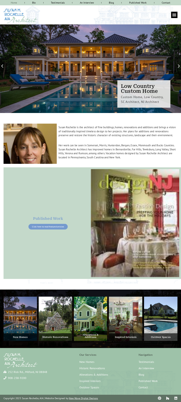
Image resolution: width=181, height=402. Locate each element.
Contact (166, 2)
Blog (111, 2)
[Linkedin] (175, 398)
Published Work (138, 2)
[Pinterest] (159, 398)
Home (14, 2)
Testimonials (58, 2)
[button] (174, 15)
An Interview (87, 2)
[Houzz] (167, 398)
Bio (34, 2)
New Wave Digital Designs (83, 398)
